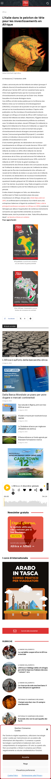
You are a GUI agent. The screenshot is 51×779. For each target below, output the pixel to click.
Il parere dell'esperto (26, 649)
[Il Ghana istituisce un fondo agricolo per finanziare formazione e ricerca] (9, 440)
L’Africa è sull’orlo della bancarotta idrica (24, 360)
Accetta (25, 757)
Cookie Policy (13, 775)
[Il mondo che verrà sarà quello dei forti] (9, 719)
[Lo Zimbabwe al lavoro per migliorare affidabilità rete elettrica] (9, 429)
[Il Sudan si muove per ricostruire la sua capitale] (9, 418)
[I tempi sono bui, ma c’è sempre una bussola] (9, 702)
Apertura (5, 356)
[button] (47, 729)
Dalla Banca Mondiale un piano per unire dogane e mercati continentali (24, 396)
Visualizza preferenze (25, 770)
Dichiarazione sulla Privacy (32, 775)
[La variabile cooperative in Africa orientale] (9, 652)
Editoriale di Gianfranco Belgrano (31, 699)
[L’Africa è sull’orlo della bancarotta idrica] (25, 344)
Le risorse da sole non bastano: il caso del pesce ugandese (32, 686)
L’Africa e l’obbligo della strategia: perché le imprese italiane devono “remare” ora (33, 670)
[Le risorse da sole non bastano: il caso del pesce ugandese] (9, 685)
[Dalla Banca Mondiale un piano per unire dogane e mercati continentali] (25, 379)
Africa (4, 12)
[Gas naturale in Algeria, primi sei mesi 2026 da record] (9, 407)
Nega (25, 764)
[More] (30, 318)
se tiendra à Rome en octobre (18, 217)
